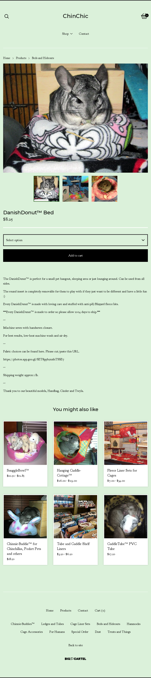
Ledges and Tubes (52, 624)
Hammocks (133, 624)
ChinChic (75, 16)
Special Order (79, 632)
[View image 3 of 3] (104, 189)
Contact (84, 34)
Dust (98, 632)
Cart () (100, 610)
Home (6, 58)
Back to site (75, 645)
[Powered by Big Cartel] (75, 659)
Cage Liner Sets (80, 624)
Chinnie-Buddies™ (23, 624)
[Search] (6, 16)
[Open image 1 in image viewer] (75, 118)
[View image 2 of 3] (75, 189)
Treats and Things (119, 632)
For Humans (57, 632)
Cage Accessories (31, 632)
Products (21, 58)
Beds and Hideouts (43, 58)
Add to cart (75, 256)
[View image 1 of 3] (46, 189)
